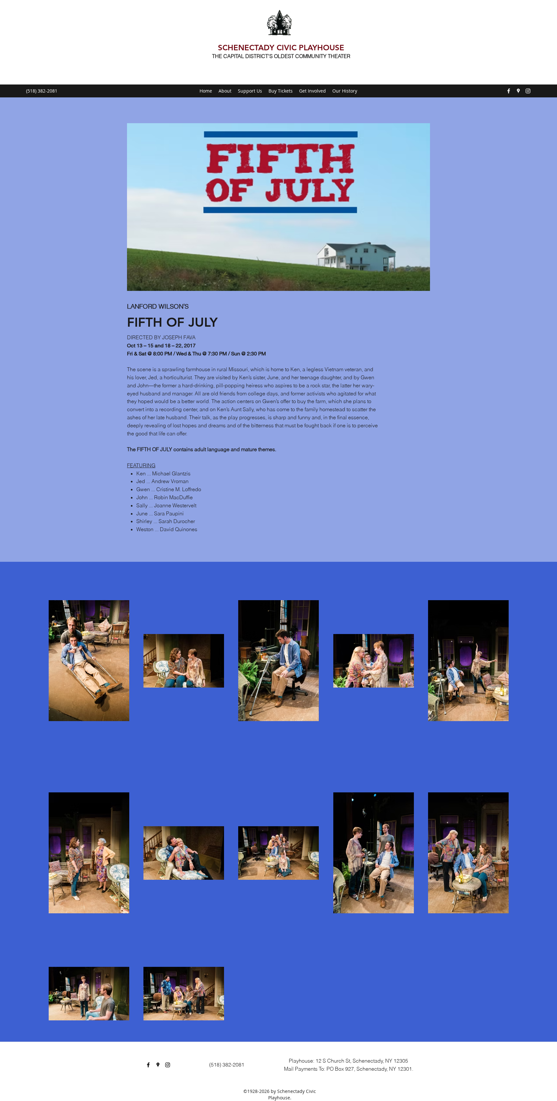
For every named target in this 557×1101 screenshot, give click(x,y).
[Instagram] (528, 91)
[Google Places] (518, 91)
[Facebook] (508, 91)
